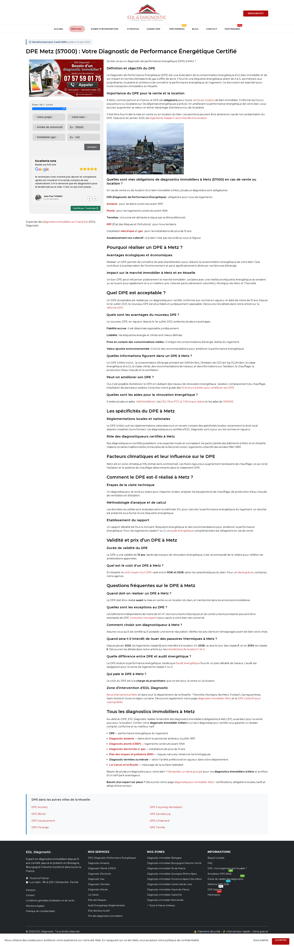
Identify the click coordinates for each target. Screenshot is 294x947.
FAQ (210, 863)
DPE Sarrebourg (160, 813)
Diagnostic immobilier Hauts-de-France (168, 889)
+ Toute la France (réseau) (161, 905)
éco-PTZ (174, 401)
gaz (143, 749)
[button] (95, 198)
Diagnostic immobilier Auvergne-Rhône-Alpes (172, 873)
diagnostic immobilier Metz (214, 698)
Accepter (280, 940)
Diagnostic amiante (121, 738)
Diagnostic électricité (123, 749)
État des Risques (97, 900)
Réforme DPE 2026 (219, 884)
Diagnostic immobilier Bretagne (164, 858)
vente (196, 100)
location (210, 100)
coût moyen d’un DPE (138, 572)
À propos (30, 890)
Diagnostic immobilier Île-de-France (166, 868)
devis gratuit (245, 572)
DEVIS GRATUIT (256, 13)
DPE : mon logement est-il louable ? (227, 868)
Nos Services (98, 852)
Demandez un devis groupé (185, 771)
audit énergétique (182, 530)
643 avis (51, 164)
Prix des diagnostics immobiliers (105, 916)
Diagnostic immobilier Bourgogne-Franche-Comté (174, 863)
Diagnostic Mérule (98, 889)
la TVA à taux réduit (192, 401)
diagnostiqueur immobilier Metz (194, 782)
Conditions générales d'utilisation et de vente (50, 900)
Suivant (92, 147)
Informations (219, 852)
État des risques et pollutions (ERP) (131, 754)
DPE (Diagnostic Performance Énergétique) (112, 858)
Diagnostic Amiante (98, 863)
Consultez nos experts (144, 617)
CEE (163, 401)
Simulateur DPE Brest (220, 873)
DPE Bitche (38, 813)
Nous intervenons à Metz (122, 694)
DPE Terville (157, 827)
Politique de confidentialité (40, 911)
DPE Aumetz (39, 807)
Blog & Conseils (216, 858)
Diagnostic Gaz (96, 879)
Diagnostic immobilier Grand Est (164, 894)
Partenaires (214, 894)
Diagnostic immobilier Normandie (165, 900)
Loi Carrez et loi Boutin (123, 764)
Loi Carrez (93, 894)
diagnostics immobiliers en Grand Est (65, 221)
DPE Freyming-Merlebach (166, 807)
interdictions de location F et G (186, 649)
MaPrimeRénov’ (146, 401)
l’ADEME (228, 401)
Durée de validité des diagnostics (226, 878)
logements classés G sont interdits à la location (178, 118)
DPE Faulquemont (43, 820)
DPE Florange (40, 827)
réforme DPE (115, 307)
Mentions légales (35, 906)
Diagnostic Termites (99, 884)
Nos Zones (156, 852)
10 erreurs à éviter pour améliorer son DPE (207, 387)
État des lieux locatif (99, 910)
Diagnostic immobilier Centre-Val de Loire (169, 884)
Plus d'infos (261, 940)
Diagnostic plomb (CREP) (125, 743)
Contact (30, 895)
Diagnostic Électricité (99, 873)
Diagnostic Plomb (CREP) (102, 868)
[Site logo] (147, 12)
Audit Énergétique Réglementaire (106, 905)
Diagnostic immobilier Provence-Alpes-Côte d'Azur (174, 879)
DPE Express (215, 889)
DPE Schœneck (160, 820)
